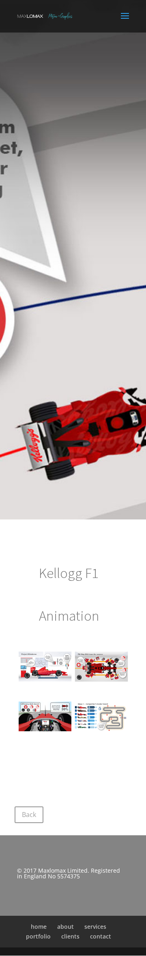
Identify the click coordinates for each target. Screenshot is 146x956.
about (65, 926)
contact (100, 936)
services (95, 926)
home (39, 926)
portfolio (38, 936)
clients (70, 936)
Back (29, 814)
